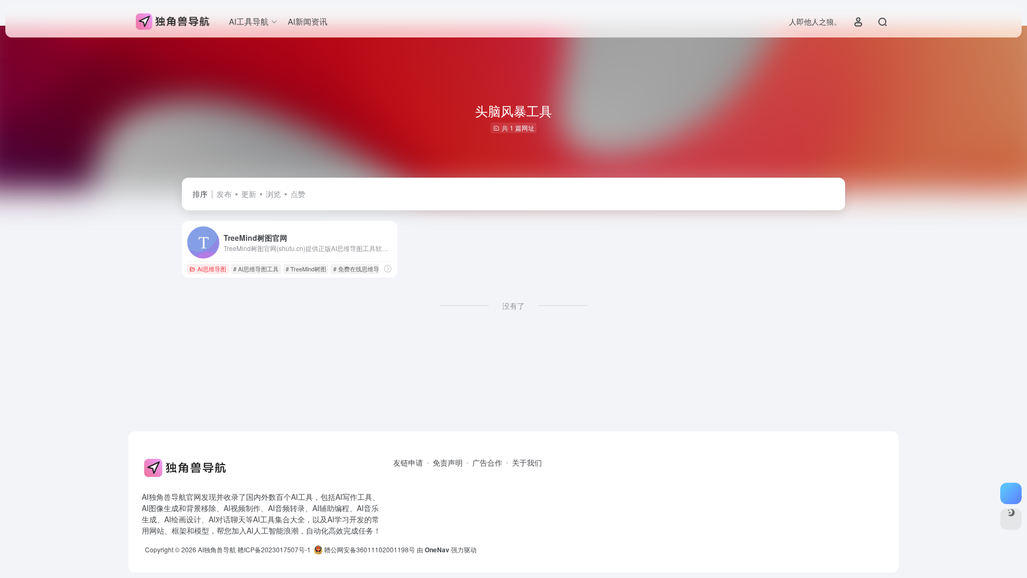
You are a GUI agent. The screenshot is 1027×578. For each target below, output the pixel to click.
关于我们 (527, 462)
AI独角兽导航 (217, 549)
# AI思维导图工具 (256, 268)
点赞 (297, 193)
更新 (248, 193)
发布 (224, 193)
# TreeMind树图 (306, 268)
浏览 (273, 193)
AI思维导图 (211, 268)
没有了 (513, 305)
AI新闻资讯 (307, 21)
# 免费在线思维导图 (359, 268)
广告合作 (487, 462)
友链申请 (408, 462)
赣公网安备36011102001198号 (369, 549)
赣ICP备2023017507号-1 (274, 549)
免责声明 (448, 462)
